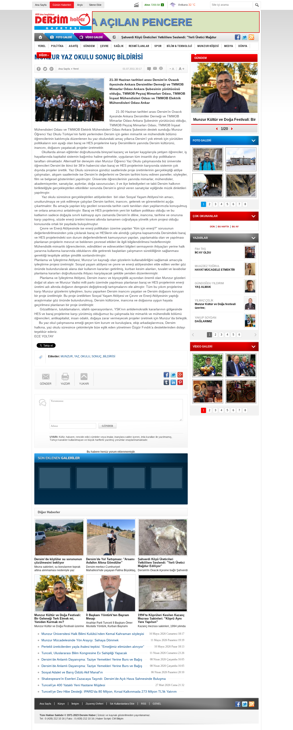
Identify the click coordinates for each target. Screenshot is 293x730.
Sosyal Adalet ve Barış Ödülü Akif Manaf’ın (72, 672)
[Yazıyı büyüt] (181, 69)
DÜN (212, 226)
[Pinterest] (180, 382)
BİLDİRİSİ (109, 356)
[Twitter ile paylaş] (244, 37)
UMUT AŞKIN (218, 326)
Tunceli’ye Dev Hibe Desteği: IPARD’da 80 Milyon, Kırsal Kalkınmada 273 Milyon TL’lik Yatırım (109, 691)
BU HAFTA (223, 226)
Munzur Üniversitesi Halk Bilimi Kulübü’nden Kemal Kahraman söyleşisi (92, 634)
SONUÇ (97, 356)
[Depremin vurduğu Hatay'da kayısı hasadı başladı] (207, 365)
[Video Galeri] (91, 37)
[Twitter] (45, 69)
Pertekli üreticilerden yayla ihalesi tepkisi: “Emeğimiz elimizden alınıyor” (92, 646)
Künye (61, 703)
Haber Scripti (103, 718)
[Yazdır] (161, 69)
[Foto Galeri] (62, 37)
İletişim (75, 703)
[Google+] (51, 69)
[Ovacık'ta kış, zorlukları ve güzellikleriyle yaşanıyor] (240, 159)
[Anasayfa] (40, 37)
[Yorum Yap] (149, 69)
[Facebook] (39, 69)
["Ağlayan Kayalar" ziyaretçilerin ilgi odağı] (240, 185)
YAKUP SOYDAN (205, 255)
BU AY (235, 226)
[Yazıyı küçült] (171, 69)
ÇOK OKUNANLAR (205, 216)
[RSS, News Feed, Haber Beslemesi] (251, 37)
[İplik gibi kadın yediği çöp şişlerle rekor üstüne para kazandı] (207, 391)
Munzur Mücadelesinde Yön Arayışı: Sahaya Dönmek (80, 640)
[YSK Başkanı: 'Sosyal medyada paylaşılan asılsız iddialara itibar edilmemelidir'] (240, 365)
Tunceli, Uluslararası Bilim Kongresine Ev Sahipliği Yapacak (84, 653)
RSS (143, 703)
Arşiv (80, 4)
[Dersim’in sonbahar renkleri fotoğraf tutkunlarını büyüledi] (207, 185)
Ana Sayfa (40, 4)
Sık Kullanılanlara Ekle (122, 703)
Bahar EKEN (218, 292)
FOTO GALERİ (202, 140)
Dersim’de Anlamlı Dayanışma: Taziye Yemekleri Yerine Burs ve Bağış (91, 659)
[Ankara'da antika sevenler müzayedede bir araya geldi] (240, 391)
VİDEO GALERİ (202, 346)
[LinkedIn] (173, 382)
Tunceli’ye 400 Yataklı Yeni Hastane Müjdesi (73, 685)
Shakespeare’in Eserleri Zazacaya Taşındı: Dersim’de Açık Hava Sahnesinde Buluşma (103, 678)
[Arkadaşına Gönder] (155, 69)
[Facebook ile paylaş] (237, 37)
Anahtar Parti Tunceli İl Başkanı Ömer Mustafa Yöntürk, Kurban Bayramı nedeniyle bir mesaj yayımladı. (109, 620)
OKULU (85, 356)
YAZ (76, 356)
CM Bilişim (117, 718)
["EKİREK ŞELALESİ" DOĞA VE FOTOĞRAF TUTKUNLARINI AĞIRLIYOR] (207, 159)
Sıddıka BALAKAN (207, 273)
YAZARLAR (200, 238)
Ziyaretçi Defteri (94, 703)
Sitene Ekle (95, 4)
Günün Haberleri (62, 4)
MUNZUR (67, 356)
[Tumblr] (166, 382)
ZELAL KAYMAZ (215, 309)
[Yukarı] (84, 379)
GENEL (157, 703)
